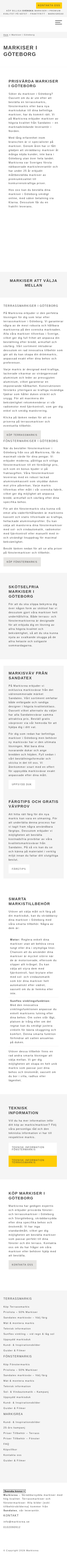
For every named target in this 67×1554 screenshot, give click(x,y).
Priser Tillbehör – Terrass (21, 1433)
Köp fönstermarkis (22, 562)
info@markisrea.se (16, 1521)
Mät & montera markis (18, 1323)
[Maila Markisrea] (33, 5)
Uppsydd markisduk (17, 1339)
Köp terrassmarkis (22, 435)
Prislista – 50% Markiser (20, 1312)
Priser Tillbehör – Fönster (21, 1438)
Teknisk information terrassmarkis (28, 1161)
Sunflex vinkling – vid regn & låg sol (28, 1334)
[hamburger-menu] (58, 22)
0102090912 (12, 1527)
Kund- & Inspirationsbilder (21, 1345)
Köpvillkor (10, 1449)
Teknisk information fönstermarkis (28, 1148)
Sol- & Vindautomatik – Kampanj (26, 1391)
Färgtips (19, 869)
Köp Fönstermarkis (16, 1364)
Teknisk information (17, 1328)
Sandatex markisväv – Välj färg (25, 1317)
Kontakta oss (49, 5)
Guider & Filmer (14, 1350)
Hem (5, 35)
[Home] (14, 22)
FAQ (6, 1444)
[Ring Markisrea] (27, 5)
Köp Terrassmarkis (16, 1306)
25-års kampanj (14, 1427)
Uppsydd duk (22, 784)
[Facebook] (21, 5)
